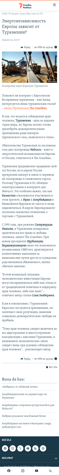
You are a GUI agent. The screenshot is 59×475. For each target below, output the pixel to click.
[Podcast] (43, 448)
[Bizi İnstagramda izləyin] (23, 471)
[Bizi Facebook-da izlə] (9, 471)
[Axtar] (50, 471)
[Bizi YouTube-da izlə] (36, 471)
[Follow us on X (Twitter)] (20, 448)
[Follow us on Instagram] (13, 448)
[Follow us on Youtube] (28, 448)
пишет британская (25, 108)
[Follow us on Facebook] (5, 448)
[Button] (25, 47)
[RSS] (35, 448)
